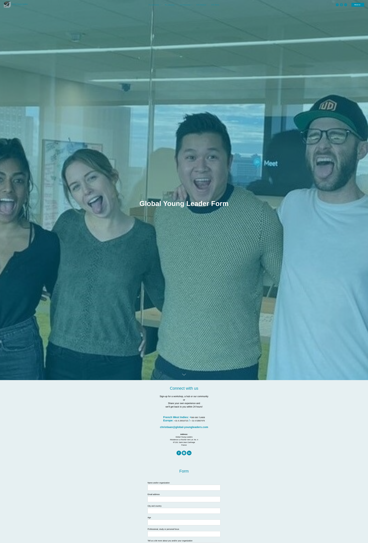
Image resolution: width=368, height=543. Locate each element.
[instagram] (341, 4)
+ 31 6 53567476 (197, 421)
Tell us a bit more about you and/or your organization (170, 541)
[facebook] (337, 4)
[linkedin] (345, 4)
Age (149, 517)
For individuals (154, 5)
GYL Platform (201, 5)
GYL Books (215, 5)
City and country (154, 506)
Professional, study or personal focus (163, 529)
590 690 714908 (198, 417)
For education (170, 5)
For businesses (185, 5)
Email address (154, 494)
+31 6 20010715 (181, 421)
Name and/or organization (159, 483)
